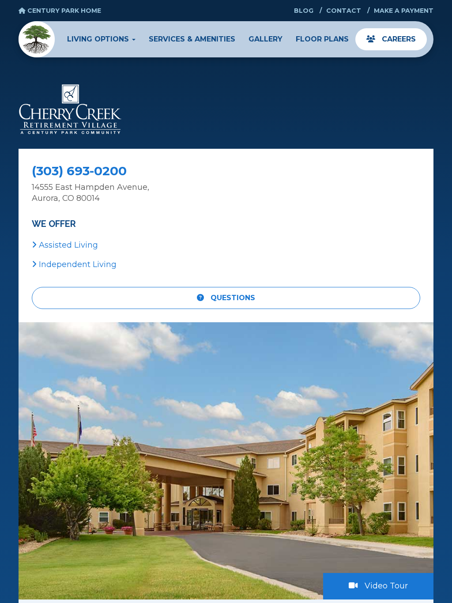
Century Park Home (63, 11)
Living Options (99, 39)
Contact (343, 11)
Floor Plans (322, 39)
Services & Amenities (192, 39)
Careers (398, 39)
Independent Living (77, 264)
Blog (303, 11)
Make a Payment (403, 11)
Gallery (265, 39)
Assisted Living (67, 245)
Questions (231, 298)
